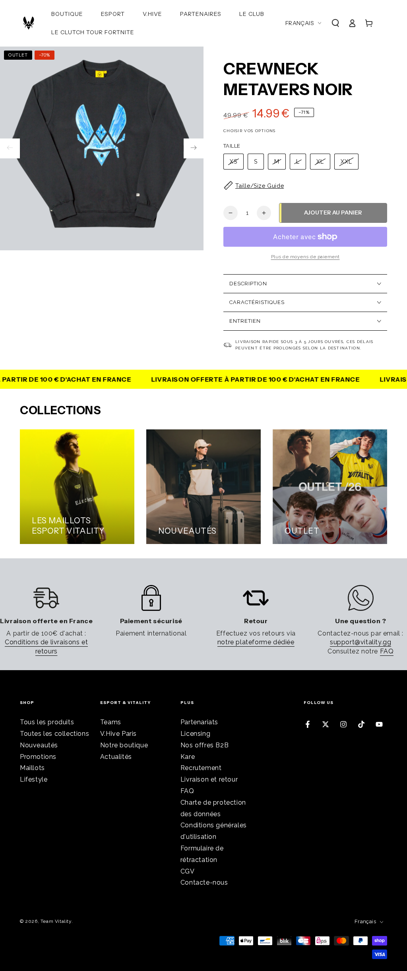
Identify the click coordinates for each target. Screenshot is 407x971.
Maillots (32, 768)
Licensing (195, 733)
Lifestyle (33, 779)
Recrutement (201, 768)
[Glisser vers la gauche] (10, 148)
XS (233, 161)
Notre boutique (124, 745)
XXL (346, 161)
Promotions (38, 756)
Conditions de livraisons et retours (46, 646)
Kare (187, 756)
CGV (187, 871)
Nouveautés (39, 745)
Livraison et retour (209, 779)
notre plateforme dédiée (256, 642)
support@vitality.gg (360, 642)
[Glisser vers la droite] (194, 148)
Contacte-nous (204, 882)
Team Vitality (56, 921)
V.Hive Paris (118, 733)
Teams (110, 722)
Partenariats (199, 722)
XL (320, 161)
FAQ (387, 651)
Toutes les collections (54, 733)
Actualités (116, 756)
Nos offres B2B (204, 745)
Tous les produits (47, 722)
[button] (335, 23)
